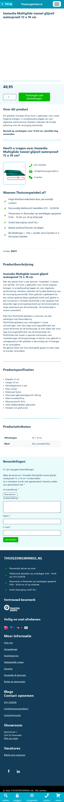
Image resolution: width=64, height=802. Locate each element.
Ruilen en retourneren (14, 681)
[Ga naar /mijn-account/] (17, 797)
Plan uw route (11, 738)
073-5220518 (40, 165)
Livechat (38, 177)
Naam (6, 516)
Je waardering (10, 489)
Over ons (8, 642)
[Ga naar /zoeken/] (5, 797)
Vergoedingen (10, 649)
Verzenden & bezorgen (15, 675)
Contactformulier (12, 715)
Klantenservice (11, 655)
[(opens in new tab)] (12, 607)
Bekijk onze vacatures (14, 755)
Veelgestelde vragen (14, 662)
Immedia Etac (43, 443)
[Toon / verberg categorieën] (56, 4)
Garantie (8, 668)
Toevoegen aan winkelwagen (34, 97)
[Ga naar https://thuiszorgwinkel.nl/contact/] (46, 797)
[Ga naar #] (58, 797)
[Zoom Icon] (58, 22)
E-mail (7, 527)
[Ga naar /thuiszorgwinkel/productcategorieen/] (32, 797)
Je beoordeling (11, 498)
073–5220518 (10, 702)
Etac (34, 443)
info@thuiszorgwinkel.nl (46, 171)
